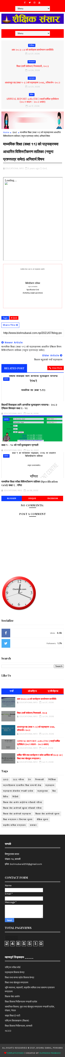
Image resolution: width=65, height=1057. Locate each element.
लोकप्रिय (32, 691)
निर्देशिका (31, 45)
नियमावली (32, 62)
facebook (52, 498)
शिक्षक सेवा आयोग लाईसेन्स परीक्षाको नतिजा (22, 802)
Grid (14, 132)
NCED (8, 1030)
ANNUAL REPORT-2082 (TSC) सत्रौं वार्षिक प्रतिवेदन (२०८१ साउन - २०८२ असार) (32, 100)
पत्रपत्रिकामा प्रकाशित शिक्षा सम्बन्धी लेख (22, 785)
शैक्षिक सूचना (42, 819)
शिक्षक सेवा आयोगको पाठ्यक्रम (17, 814)
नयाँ (12, 691)
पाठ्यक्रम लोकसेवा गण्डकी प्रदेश (18, 791)
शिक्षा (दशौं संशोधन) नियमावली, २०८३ (32, 66)
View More (57, 368)
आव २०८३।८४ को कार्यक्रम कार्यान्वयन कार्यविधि (32, 49)
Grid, (45, 168)
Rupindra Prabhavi (50, 1053)
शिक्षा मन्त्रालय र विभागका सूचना (18, 819)
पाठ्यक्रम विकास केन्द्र (14, 972)
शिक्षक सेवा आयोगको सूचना (47, 814)
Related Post (14, 368)
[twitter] (29, 2)
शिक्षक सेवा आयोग (12, 996)
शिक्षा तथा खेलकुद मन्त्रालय (16, 982)
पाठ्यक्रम (32, 78)
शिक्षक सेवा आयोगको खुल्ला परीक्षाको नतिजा (22, 808)
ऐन (29, 779)
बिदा (54, 791)
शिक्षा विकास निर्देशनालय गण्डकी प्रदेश (21, 1001)
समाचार (33, 825)
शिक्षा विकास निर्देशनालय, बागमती (18, 1025)
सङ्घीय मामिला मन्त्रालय (14, 825)
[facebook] (25, 2)
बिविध (31, 95)
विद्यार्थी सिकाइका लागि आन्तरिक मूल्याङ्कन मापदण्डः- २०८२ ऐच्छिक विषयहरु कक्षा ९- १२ (29, 406)
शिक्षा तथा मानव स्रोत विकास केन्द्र (19, 977)
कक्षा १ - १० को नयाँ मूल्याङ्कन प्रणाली (19, 445)
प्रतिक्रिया (53, 691)
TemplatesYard (15, 1053)
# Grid (14, 318)
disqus (32, 498)
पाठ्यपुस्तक (42, 791)
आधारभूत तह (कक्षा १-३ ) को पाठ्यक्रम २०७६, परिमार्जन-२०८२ (32, 82)
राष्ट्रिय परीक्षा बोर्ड (12, 967)
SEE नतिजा (18, 779)
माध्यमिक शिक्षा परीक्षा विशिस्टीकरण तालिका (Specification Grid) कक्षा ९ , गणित (29, 483)
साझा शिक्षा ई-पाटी (12, 1015)
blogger (11, 498)
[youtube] (39, 2)
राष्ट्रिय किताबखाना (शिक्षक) (17, 1020)
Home (6, 132)
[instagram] (34, 2)
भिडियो (15, 796)
